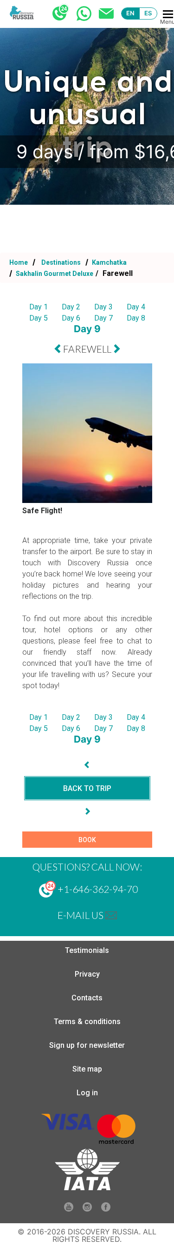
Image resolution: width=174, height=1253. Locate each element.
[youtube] (68, 1209)
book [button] (87, 840)
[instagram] (87, 1209)
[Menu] (168, 14)
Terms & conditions (87, 1021)
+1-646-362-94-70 (97, 889)
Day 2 (71, 306)
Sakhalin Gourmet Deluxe (53, 273)
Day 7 (103, 318)
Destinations (60, 262)
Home (18, 262)
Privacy (87, 974)
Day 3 (103, 306)
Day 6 (71, 318)
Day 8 (136, 318)
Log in (87, 1092)
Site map (87, 1069)
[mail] (111, 915)
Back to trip (87, 788)
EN (130, 13)
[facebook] (105, 1209)
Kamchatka (108, 262)
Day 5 (38, 318)
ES (148, 13)
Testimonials (87, 950)
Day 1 (38, 306)
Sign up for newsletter (87, 1045)
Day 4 (136, 306)
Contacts (87, 997)
